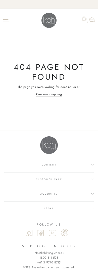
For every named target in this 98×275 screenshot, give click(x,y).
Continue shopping (49, 94)
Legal (49, 208)
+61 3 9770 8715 (49, 262)
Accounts (49, 193)
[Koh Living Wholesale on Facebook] (40, 234)
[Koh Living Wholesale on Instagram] (29, 234)
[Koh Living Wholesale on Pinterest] (64, 233)
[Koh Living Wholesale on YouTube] (52, 234)
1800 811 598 (49, 257)
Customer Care (49, 179)
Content (49, 164)
